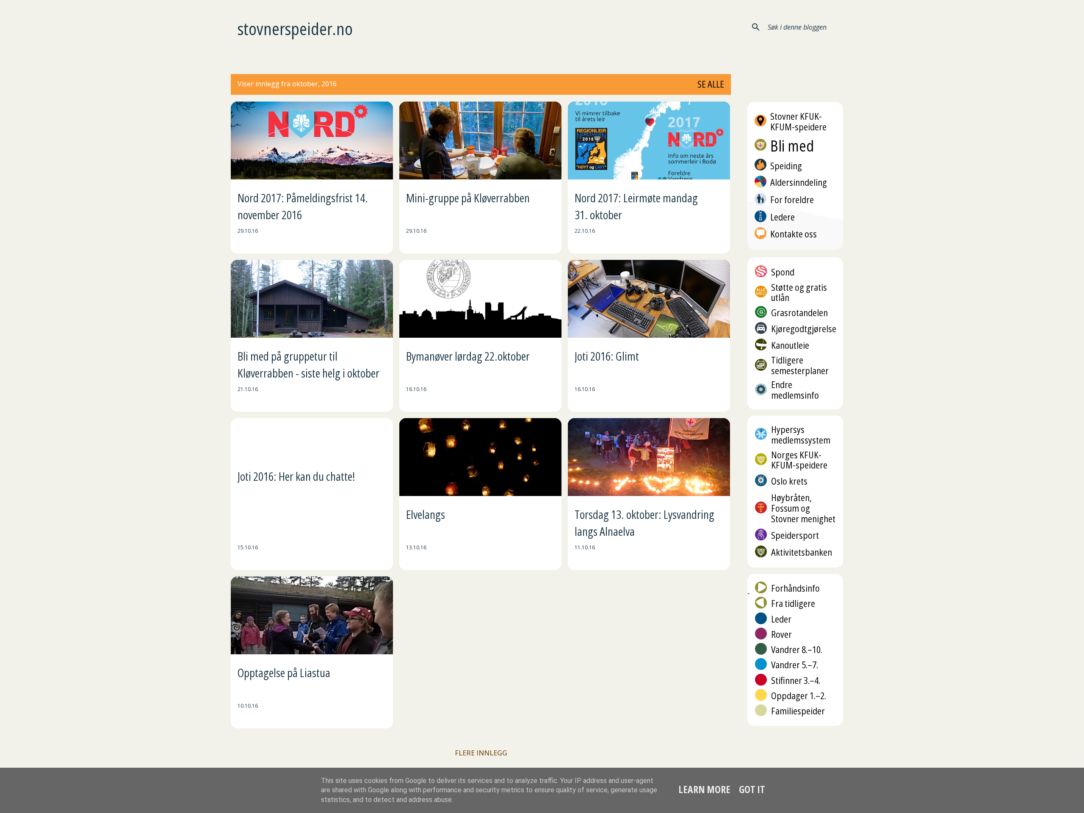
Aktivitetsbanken (801, 552)
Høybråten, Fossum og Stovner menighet (803, 508)
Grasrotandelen (799, 312)
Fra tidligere (793, 603)
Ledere (782, 216)
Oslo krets (789, 481)
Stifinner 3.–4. (795, 680)
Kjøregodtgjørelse (803, 328)
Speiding (786, 165)
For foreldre (792, 199)
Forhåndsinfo (795, 588)
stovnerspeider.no (295, 28)
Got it (752, 789)
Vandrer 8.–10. (796, 649)
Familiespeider (798, 710)
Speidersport (795, 535)
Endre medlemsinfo (795, 390)
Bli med (792, 146)
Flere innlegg (481, 753)
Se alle (710, 84)
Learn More (704, 789)
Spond (782, 271)
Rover (781, 634)
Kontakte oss (793, 233)
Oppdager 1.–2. (798, 695)
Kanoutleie (790, 345)
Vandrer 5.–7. (794, 664)
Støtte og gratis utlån (799, 292)
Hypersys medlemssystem (800, 434)
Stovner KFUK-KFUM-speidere (798, 121)
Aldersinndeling (798, 182)
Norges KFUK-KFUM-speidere (799, 460)
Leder (781, 619)
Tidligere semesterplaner (800, 365)
